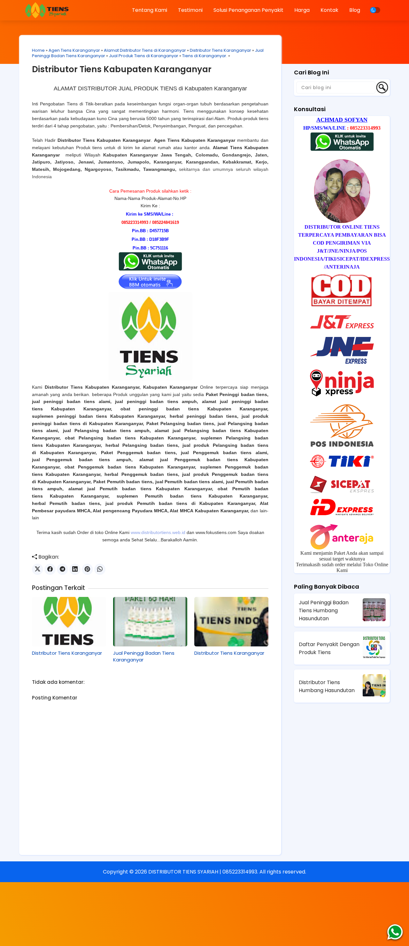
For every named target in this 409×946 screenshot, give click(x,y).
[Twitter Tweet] (37, 569)
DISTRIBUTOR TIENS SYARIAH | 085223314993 (202, 871)
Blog (354, 10)
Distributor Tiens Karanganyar (220, 50)
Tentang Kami (149, 10)
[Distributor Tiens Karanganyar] (69, 621)
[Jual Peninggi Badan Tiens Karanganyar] (150, 621)
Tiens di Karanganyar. (204, 56)
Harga (302, 10)
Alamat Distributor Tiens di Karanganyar (145, 50)
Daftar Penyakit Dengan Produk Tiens (329, 648)
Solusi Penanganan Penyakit (248, 10)
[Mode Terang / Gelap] (375, 10)
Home (38, 50)
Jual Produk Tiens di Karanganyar (143, 56)
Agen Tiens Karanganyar (74, 50)
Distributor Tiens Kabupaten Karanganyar (122, 69)
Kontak (329, 10)
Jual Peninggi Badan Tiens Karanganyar (143, 656)
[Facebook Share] (50, 569)
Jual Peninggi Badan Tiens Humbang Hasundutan (324, 610)
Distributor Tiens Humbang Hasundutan (327, 686)
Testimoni (190, 10)
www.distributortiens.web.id (158, 532)
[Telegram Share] (62, 569)
